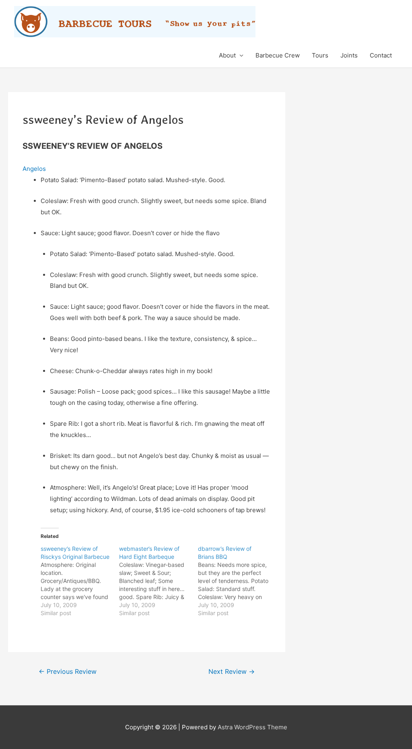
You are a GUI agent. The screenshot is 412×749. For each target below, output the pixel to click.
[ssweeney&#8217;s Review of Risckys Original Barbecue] (80, 581)
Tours (320, 55)
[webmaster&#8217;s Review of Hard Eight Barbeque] (158, 581)
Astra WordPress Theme (252, 727)
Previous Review (68, 671)
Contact (381, 55)
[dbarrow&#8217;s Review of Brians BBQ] (237, 581)
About (227, 55)
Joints (349, 55)
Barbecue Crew (277, 55)
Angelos (34, 168)
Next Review (231, 671)
